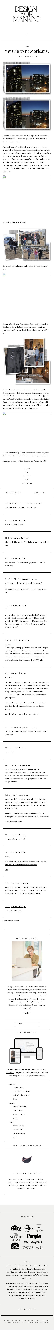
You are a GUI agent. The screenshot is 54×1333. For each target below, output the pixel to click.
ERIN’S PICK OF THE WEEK (27, 1146)
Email (27, 480)
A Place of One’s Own (27, 1173)
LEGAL (24, 1322)
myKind (27, 46)
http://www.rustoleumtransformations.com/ (21, 865)
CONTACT (46, 1322)
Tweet (27, 476)
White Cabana (13, 579)
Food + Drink (18, 1129)
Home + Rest (17, 1110)
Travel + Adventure (20, 1106)
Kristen (9, 765)
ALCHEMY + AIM (11, 1322)
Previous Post (14, 492)
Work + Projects (19, 1114)
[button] (27, 34)
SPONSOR (34, 1322)
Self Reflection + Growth (22, 1095)
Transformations (9, 393)
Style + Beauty (18, 1126)
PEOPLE (12, 1084)
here (28, 1013)
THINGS (12, 1122)
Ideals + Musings (19, 1133)
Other (15, 1099)
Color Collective (15, 503)
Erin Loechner (13, 1266)
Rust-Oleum (20, 147)
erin (22, 56)
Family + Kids (18, 1087)
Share (27, 469)
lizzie (8, 883)
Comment (27, 483)
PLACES (12, 1103)
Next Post (40, 492)
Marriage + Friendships (21, 1091)
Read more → (32, 1188)
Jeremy (9, 640)
